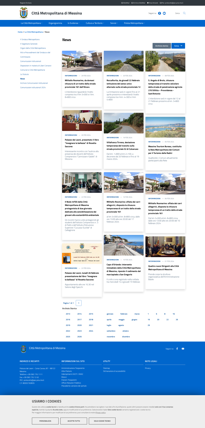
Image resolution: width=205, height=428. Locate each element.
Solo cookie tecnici (102, 421)
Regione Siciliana (25, 3)
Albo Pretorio (66, 371)
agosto (121, 325)
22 (167, 319)
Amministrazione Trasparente (72, 368)
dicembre (126, 336)
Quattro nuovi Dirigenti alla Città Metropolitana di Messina (163, 267)
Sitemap (106, 368)
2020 (79, 325)
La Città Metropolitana (34, 31)
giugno (134, 319)
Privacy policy (101, 412)
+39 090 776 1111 (34, 374)
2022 (68, 330)
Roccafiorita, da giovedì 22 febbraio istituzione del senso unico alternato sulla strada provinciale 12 (123, 84)
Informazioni (71, 75)
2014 (79, 313)
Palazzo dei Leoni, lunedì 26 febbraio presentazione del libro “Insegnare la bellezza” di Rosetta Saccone (82, 276)
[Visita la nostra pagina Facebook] (158, 13)
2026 (79, 336)
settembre (111, 330)
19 (149, 319)
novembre (111, 336)
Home (20, 31)
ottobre (126, 330)
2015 (91, 313)
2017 (79, 319)
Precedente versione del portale (73, 385)
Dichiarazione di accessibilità (114, 371)
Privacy (148, 368)
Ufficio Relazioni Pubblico (71, 382)
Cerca (176, 45)
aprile (109, 319)
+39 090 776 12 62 (31, 377)
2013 (68, 313)
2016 (68, 319)
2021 (91, 325)
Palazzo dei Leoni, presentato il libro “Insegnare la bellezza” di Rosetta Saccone (82, 143)
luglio (109, 325)
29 (149, 325)
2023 (79, 330)
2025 (68, 336)
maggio (121, 319)
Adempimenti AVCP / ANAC (72, 374)
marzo (137, 313)
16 (174, 313)
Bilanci (64, 377)
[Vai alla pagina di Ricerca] (184, 13)
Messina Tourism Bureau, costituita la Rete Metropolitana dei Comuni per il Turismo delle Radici (165, 150)
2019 (68, 325)
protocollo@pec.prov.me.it (34, 380)
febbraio (123, 313)
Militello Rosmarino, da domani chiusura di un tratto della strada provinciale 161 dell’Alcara (80, 84)
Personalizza (45, 421)
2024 (91, 330)
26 (177, 319)
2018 (91, 319)
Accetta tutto (74, 421)
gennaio (110, 313)
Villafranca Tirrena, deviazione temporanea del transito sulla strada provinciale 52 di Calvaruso (122, 146)
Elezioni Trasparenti (69, 379)
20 (158, 319)
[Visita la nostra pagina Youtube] (163, 13)
